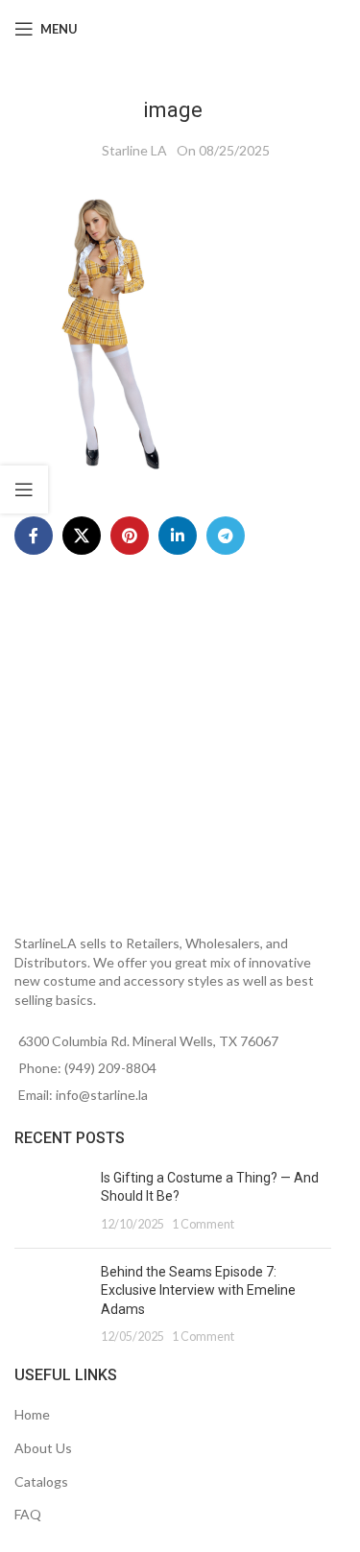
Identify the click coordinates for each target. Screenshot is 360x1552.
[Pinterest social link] (129, 535)
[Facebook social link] (33, 535)
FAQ (27, 1514)
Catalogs (41, 1481)
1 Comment (203, 1224)
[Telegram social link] (225, 535)
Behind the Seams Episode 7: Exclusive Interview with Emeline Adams (198, 1290)
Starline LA (134, 150)
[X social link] (81, 535)
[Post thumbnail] (50, 1201)
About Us (43, 1448)
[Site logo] (183, 27)
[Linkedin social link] (177, 535)
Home (32, 1414)
